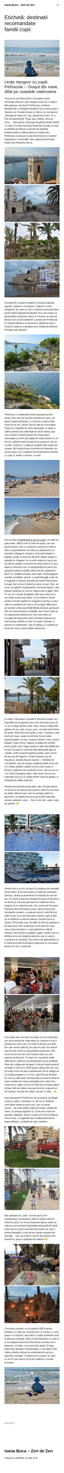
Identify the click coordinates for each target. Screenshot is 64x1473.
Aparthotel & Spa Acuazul (32, 539)
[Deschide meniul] (58, 5)
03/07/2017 (9, 1423)
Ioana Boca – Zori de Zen (19, 4)
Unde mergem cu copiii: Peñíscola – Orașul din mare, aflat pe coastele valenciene (31, 87)
